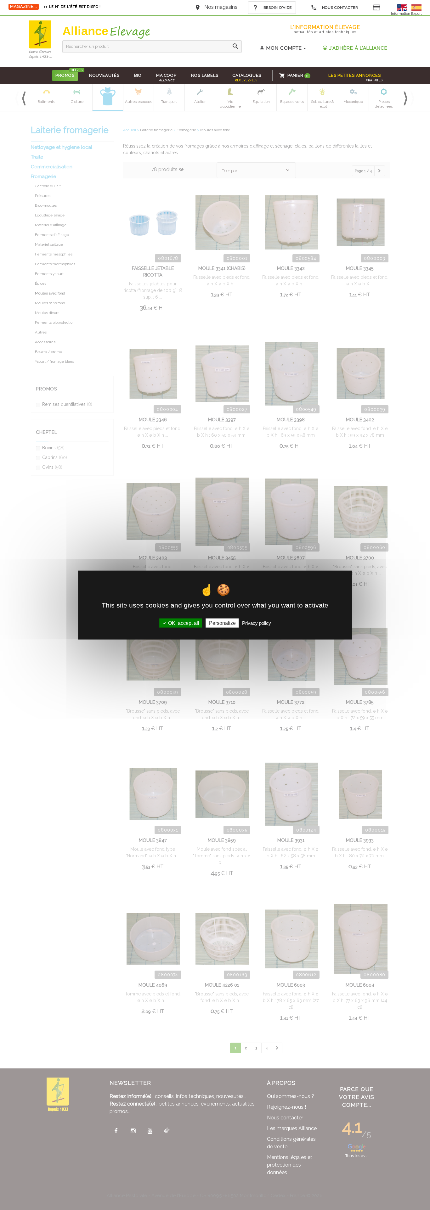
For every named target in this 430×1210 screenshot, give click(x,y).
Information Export (406, 13)
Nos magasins (220, 7)
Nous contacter (339, 7)
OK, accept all (183, 622)
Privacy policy (256, 622)
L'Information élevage (325, 29)
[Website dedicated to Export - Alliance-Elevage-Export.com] (403, 7)
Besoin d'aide (277, 7)
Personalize (222, 622)
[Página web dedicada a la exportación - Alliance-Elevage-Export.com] (416, 7)
